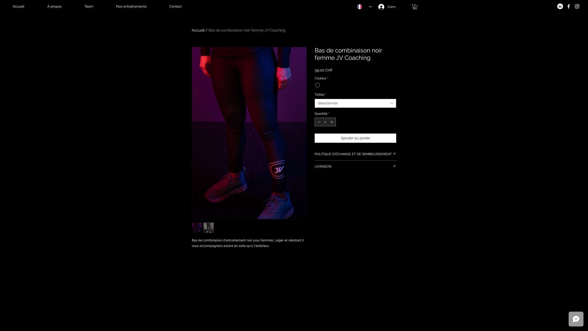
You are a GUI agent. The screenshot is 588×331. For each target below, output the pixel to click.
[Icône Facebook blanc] (568, 6)
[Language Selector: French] (361, 6)
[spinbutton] (325, 122)
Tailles (320, 94)
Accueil (198, 30)
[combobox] (355, 103)
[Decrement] (318, 122)
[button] (415, 6)
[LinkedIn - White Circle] (560, 6)
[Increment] (332, 122)
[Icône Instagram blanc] (577, 6)
